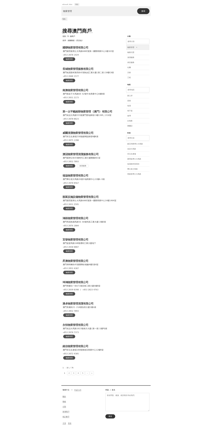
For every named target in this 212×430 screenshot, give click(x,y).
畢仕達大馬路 (132, 169)
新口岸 (129, 96)
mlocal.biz (67, 4)
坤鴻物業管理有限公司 (75, 282)
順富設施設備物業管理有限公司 (81, 196)
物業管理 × (132, 47)
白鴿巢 (129, 121)
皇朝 (129, 101)
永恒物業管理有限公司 (75, 324)
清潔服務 (82, 166)
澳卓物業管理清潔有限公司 (78, 303)
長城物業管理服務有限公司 (78, 68)
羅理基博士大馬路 (134, 159)
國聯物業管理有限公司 (75, 47)
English (77, 390)
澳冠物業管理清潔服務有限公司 (81, 154)
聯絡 (64, 402)
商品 (76, 4)
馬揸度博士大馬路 (134, 174)
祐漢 (129, 106)
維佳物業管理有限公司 (75, 346)
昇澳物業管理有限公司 (75, 260)
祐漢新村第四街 (133, 164)
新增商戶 (66, 412)
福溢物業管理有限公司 (75, 175)
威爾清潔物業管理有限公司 (78, 132)
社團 (129, 67)
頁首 (69, 423)
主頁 (64, 423)
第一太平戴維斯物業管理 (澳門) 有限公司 (87, 111)
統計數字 (66, 417)
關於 (64, 397)
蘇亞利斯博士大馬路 (135, 144)
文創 (129, 72)
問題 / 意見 (110, 390)
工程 (129, 77)
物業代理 (130, 52)
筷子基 (129, 111)
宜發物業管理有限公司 (75, 239)
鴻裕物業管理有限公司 (75, 218)
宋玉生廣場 (131, 154)
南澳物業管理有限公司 (75, 90)
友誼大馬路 (131, 149)
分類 (64, 407)
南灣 (129, 116)
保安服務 (130, 62)
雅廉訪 (129, 126)
